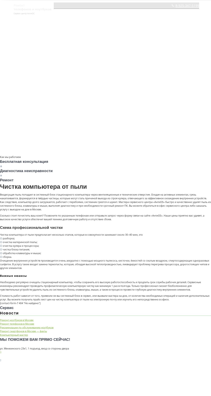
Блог (196, 12)
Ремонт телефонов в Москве (17, 324)
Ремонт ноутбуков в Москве (17, 320)
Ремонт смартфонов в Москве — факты (23, 331)
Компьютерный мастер (14, 335)
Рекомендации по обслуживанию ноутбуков (26, 327)
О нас (100, 12)
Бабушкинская (179, 12)
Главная (86, 12)
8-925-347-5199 (187, 5)
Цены (114, 12)
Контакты (157, 12)
